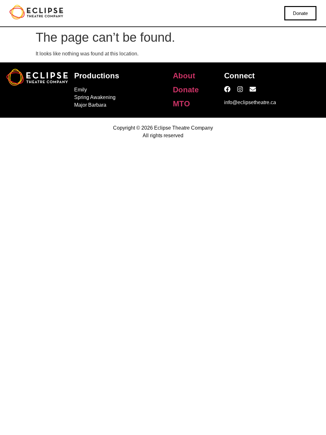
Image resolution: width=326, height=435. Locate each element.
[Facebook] (227, 89)
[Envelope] (253, 89)
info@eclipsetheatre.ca (250, 102)
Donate (186, 89)
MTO (181, 103)
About (184, 75)
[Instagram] (240, 89)
